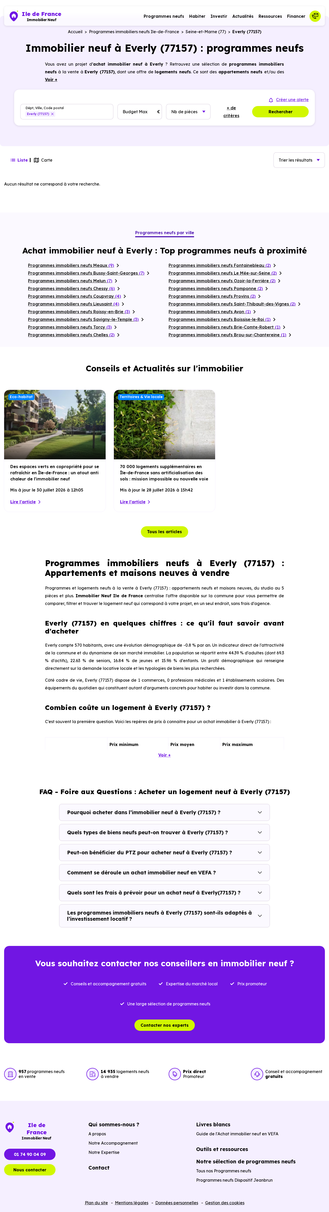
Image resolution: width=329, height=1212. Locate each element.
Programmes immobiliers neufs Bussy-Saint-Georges (86, 273)
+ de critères (231, 111)
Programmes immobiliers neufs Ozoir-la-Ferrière (222, 280)
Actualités (242, 16)
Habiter (197, 16)
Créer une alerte (292, 99)
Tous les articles (164, 531)
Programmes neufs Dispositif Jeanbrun (234, 1180)
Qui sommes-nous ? (113, 1124)
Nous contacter (29, 1169)
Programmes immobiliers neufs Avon (210, 311)
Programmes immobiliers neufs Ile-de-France (134, 31)
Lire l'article (23, 501)
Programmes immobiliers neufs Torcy (70, 327)
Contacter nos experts (165, 1025)
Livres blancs (213, 1124)
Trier (295, 160)
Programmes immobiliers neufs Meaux (71, 265)
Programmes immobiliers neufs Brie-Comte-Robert (224, 327)
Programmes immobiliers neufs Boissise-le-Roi (220, 319)
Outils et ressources (222, 1149)
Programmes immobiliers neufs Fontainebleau (220, 265)
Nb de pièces (184, 111)
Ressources (270, 16)
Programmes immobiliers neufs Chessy (71, 288)
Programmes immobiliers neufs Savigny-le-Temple (83, 319)
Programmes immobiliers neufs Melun (70, 280)
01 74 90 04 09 (30, 1154)
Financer (296, 16)
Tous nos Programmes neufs (223, 1170)
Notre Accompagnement (113, 1143)
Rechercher (281, 111)
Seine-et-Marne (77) (206, 31)
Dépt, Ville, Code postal (44, 108)
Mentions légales (131, 1202)
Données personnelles (176, 1202)
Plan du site (96, 1202)
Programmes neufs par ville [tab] (164, 232)
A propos (97, 1133)
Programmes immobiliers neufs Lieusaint (73, 303)
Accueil (75, 31)
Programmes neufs (164, 16)
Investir (219, 16)
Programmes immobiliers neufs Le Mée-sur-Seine (223, 273)
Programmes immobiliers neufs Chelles (71, 334)
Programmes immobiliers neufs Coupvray (74, 296)
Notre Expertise (104, 1152)
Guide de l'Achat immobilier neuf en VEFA (237, 1133)
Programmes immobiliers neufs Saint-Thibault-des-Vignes (232, 303)
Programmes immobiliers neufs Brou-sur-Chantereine (227, 334)
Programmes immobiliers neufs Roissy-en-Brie (79, 311)
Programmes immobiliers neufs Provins (212, 296)
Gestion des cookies (224, 1202)
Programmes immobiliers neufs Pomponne (216, 288)
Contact (98, 1167)
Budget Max (135, 111)
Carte (46, 160)
